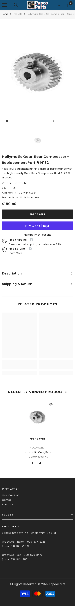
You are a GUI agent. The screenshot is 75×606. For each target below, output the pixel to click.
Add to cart (37, 214)
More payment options (37, 234)
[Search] (15, 5)
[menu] (4, 5)
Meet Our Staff (10, 495)
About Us (7, 504)
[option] (37, 73)
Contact (7, 500)
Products (17, 14)
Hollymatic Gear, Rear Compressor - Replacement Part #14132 (37, 455)
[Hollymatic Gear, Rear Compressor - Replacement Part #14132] (37, 417)
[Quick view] (51, 404)
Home (5, 14)
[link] (19, 366)
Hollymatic (20, 183)
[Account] (59, 5)
